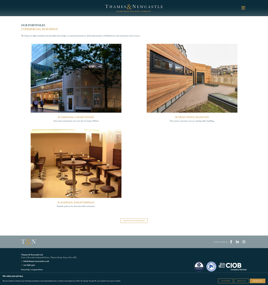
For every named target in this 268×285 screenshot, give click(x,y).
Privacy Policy (25, 270)
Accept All (257, 281)
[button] (220, 8)
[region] (134, 279)
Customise (225, 281)
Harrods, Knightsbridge (77, 202)
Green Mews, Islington (193, 117)
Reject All (241, 281)
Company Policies (37, 270)
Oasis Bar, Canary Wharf (77, 117)
